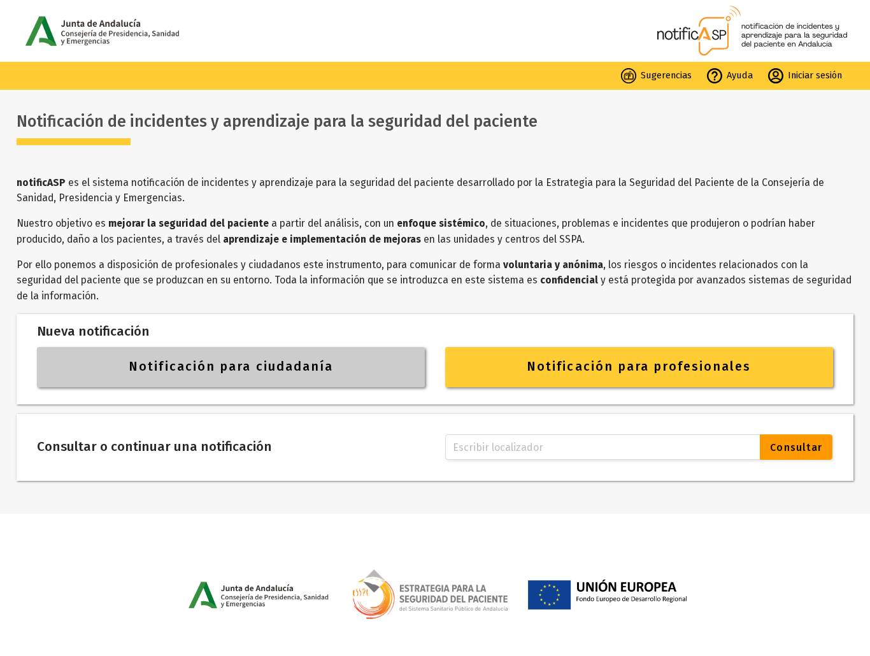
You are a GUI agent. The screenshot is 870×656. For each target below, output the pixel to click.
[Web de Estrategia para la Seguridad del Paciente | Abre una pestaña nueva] (435, 589)
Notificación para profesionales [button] (639, 366)
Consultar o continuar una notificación (154, 447)
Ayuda (740, 75)
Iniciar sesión (815, 75)
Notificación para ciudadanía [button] (231, 366)
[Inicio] (753, 30)
